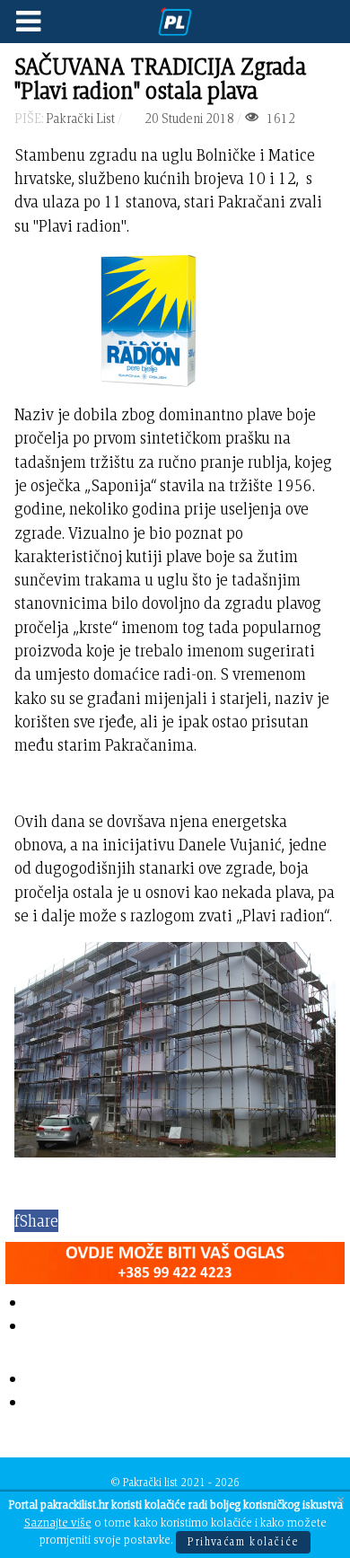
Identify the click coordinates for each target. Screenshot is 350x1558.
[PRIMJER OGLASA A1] (175, 1259)
